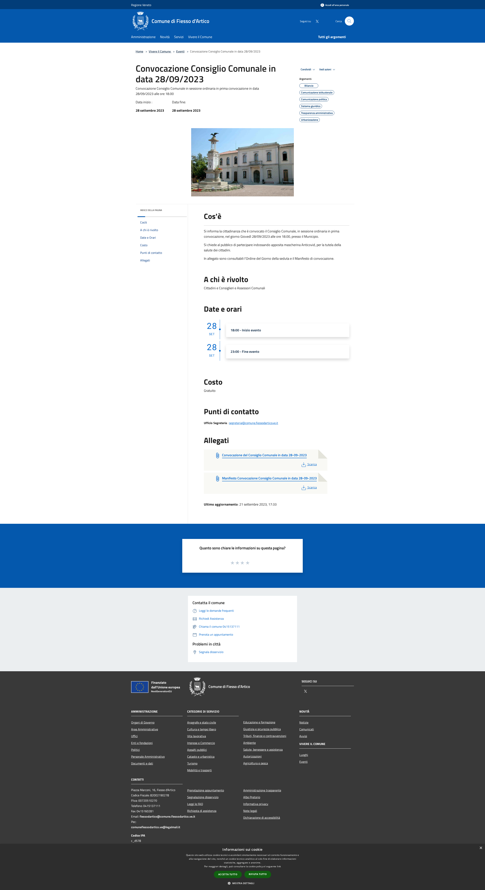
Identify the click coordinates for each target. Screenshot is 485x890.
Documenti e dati (142, 763)
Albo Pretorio (251, 797)
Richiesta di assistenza (201, 810)
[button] (242, 883)
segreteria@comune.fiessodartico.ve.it (253, 423)
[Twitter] (315, 21)
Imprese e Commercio (201, 743)
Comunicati (306, 729)
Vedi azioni (325, 69)
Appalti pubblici (197, 749)
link (279, 866)
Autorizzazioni (252, 756)
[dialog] (242, 867)
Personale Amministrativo (148, 756)
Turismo (192, 763)
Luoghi (303, 755)
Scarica (312, 464)
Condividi (306, 69)
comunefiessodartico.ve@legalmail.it (155, 827)
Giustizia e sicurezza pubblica (262, 729)
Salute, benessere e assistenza (263, 749)
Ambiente (249, 742)
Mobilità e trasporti (199, 770)
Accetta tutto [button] (227, 874)
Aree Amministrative (144, 729)
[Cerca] (349, 21)
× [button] (480, 848)
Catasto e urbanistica (200, 756)
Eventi (180, 51)
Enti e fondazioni (142, 743)
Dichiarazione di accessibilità (261, 817)
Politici (135, 749)
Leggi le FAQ (195, 804)
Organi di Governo (142, 722)
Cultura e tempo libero (201, 729)
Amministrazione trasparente (262, 790)
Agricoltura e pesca (255, 763)
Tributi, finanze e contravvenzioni (264, 736)
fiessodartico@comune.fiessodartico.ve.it (167, 816)
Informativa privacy (255, 804)
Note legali (250, 810)
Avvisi (303, 736)
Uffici (134, 736)
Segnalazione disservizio (202, 797)
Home (139, 51)
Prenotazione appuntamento (205, 790)
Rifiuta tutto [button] (258, 874)
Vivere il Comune (160, 51)
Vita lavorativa (196, 736)
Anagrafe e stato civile (201, 722)
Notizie (303, 722)
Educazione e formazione (259, 722)
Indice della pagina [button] (151, 210)
